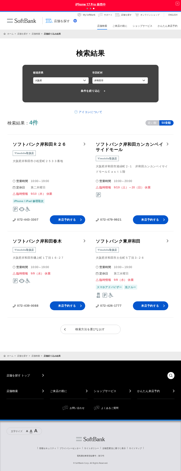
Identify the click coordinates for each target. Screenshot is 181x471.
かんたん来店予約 (148, 391)
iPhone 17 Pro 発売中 (90, 4)
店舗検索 (36, 33)
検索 (170, 375)
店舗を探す (22, 33)
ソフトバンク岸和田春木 (37, 241)
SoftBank (21, 20)
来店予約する (67, 219)
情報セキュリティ (47, 448)
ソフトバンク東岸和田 (118, 241)
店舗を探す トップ (18, 375)
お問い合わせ (77, 408)
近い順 (152, 122)
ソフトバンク (90, 439)
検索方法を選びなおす (90, 329)
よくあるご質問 (109, 408)
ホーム (10, 33)
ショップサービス (105, 391)
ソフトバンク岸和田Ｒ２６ (39, 144)
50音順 (166, 122)
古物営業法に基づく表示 (114, 448)
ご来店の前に (58, 391)
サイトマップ (135, 448)
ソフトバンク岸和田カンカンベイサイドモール (130, 147)
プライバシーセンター (70, 448)
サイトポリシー (91, 448)
